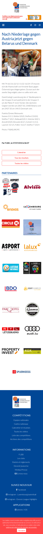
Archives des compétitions (21, 439)
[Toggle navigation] (3, 25)
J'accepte (21, 530)
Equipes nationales (21, 420)
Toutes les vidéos (22, 163)
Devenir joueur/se (21, 466)
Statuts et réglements (21, 462)
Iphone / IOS (22, 509)
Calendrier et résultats (21, 428)
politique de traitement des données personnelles (21, 527)
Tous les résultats (21, 158)
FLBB (21, 454)
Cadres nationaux (21, 424)
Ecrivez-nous (22, 473)
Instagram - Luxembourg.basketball (22, 494)
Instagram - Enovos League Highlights (22, 499)
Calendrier (21, 152)
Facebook (21, 490)
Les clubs (21, 458)
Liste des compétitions (21, 435)
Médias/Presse (21, 470)
